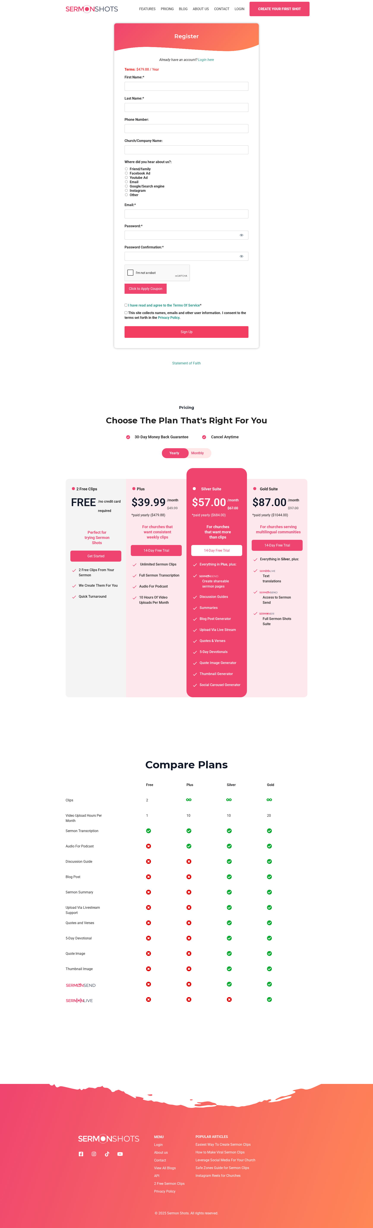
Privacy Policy (168, 318)
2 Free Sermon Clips (169, 1184)
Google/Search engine (147, 186)
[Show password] (241, 235)
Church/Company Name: (144, 141)
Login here (206, 60)
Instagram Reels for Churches (218, 1176)
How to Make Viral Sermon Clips (220, 1152)
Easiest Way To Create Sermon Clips (223, 1144)
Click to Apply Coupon (145, 289)
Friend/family (140, 169)
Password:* (133, 226)
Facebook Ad (140, 173)
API (156, 1176)
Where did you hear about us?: (148, 162)
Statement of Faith (186, 363)
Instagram (138, 191)
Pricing (167, 9)
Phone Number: (137, 120)
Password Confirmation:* (144, 247)
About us (161, 1152)
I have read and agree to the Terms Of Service (164, 305)
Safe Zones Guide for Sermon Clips (222, 1168)
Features (147, 9)
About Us (201, 9)
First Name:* (134, 77)
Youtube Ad (139, 178)
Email (134, 182)
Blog (183, 9)
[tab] (175, 453)
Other (134, 195)
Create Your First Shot (279, 9)
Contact (221, 9)
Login (239, 9)
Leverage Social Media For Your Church (225, 1160)
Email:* (130, 205)
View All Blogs (165, 1168)
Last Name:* (134, 98)
